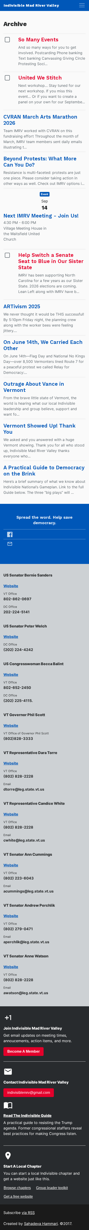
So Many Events (38, 40)
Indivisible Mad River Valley (31, 5)
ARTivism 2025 (21, 306)
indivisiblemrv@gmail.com (28, 1093)
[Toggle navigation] (82, 5)
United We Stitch (40, 78)
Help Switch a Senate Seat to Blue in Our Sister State (51, 261)
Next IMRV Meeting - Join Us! (41, 216)
